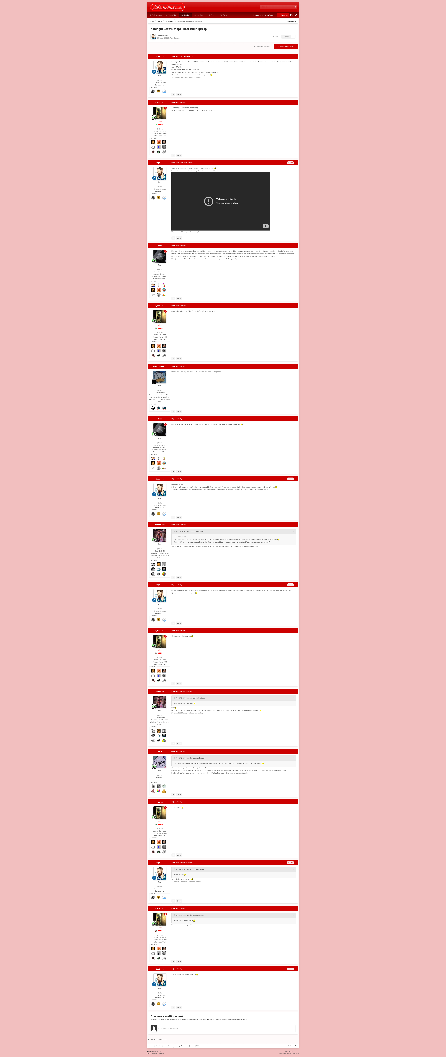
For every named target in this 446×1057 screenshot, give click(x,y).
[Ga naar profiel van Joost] (159, 762)
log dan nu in (211, 1019)
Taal (148, 1053)
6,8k (160, 269)
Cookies (161, 1053)
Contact (154, 1053)
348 (160, 390)
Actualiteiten (175, 38)
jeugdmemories (159, 366)
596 (160, 80)
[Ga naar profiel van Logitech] (153, 36)
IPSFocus (158, 1051)
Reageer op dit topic (285, 46)
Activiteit (199, 15)
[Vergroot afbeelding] (211, 75)
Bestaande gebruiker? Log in (264, 15)
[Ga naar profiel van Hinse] (159, 256)
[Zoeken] (295, 7)
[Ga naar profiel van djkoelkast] (159, 113)
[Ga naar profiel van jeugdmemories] (159, 377)
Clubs (225, 15)
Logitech (164, 35)
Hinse (159, 245)
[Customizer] (291, 15)
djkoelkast (159, 102)
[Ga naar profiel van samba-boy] (159, 535)
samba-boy (160, 525)
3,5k (160, 775)
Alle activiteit (172, 15)
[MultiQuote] (173, 94)
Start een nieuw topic (262, 46)
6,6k (160, 549)
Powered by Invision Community (289, 1053)
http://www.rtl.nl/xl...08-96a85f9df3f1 (185, 69)
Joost (160, 751)
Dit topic (287, 7)
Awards (213, 15)
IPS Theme (150, 1051)
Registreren (283, 15)
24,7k (160, 129)
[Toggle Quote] (175, 531)
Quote (179, 94)
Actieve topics (157, 15)
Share (276, 37)
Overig (186, 15)
